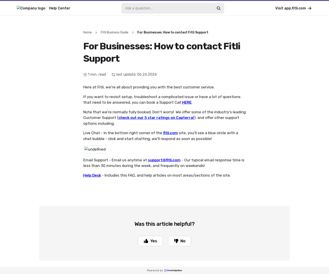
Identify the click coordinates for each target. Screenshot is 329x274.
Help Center (59, 8)
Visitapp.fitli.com (290, 8)
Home (87, 32)
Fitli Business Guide (114, 32)
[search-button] (219, 8)
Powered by (155, 270)
